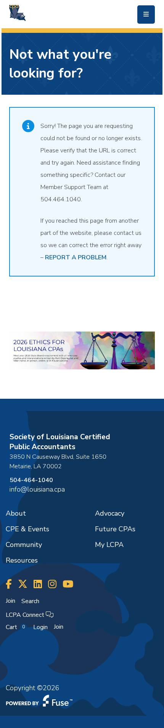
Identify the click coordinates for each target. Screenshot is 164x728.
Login (40, 627)
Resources (22, 560)
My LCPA (109, 544)
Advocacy (109, 513)
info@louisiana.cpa (37, 489)
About (16, 513)
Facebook (9, 584)
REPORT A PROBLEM (75, 257)
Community (24, 544)
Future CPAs (115, 529)
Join (10, 601)
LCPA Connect (26, 615)
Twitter (22, 584)
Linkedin (38, 584)
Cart (15, 627)
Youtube (68, 584)
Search (30, 601)
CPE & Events (27, 529)
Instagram (52, 584)
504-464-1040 (31, 480)
